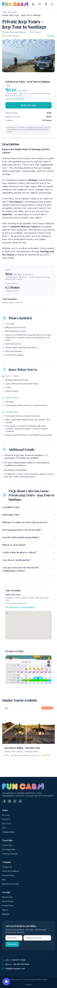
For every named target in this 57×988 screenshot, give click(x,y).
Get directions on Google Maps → (21, 607)
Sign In (5, 910)
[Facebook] (4, 801)
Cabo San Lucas (9, 12)
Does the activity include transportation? (20, 537)
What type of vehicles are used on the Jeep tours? (25, 522)
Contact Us (7, 867)
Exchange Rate (8, 849)
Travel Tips (7, 845)
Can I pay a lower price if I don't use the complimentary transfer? (20, 569)
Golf (4, 828)
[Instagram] (9, 801)
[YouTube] (20, 801)
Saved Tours (7, 905)
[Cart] (46, 4)
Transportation (8, 832)
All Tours (6, 815)
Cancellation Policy (11, 507)
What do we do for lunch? (14, 544)
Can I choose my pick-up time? (16, 560)
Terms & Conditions (10, 871)
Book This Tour (28, 105)
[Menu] (52, 4)
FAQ (4, 879)
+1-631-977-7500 (17, 960)
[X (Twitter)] (15, 801)
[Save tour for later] (6, 708)
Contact (28, 985)
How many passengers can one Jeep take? (21, 529)
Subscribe (12, 944)
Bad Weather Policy (11, 514)
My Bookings (8, 901)
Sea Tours (6, 823)
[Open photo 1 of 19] (28, 55)
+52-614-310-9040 (21, 964)
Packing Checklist (10, 854)
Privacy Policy (8, 875)
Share (52, 36)
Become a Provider (10, 884)
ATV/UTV (6, 819)
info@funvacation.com (15, 968)
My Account (7, 897)
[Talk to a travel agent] (33, 4)
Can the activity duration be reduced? (19, 552)
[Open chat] (6, 981)
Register (5, 914)
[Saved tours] (39, 4)
